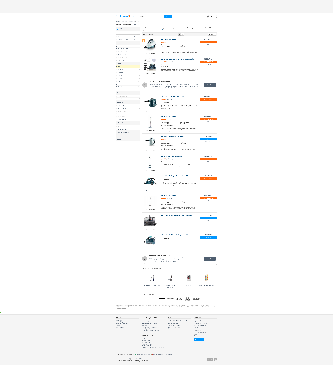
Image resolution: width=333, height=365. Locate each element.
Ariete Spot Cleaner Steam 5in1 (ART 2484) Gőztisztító (178, 215)
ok (138, 33)
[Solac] (196, 299)
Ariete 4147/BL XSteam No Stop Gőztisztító (175, 235)
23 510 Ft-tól (208, 156)
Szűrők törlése (136, 25)
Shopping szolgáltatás (200, 332)
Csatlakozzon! (199, 340)
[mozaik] (182, 34)
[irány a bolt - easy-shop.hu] (151, 141)
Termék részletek (150, 150)
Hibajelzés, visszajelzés (174, 327)
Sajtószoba (119, 329)
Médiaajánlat (197, 329)
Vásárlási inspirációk (174, 325)
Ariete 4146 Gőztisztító (168, 39)
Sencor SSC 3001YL (147, 342)
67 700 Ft (208, 235)
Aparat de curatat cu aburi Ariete (162, 354)
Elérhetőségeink (120, 322)
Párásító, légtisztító (147, 329)
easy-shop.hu (208, 141)
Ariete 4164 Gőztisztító (168, 195)
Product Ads (197, 327)
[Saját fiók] (216, 16)
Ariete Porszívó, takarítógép (152, 285)
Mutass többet (160, 30)
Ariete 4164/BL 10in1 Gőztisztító (171, 156)
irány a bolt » (208, 139)
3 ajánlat (208, 181)
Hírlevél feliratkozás (173, 323)
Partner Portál (198, 320)
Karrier (118, 325)
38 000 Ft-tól (208, 176)
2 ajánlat (208, 102)
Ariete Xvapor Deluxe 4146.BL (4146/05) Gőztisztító (177, 59)
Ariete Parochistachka (143, 354)
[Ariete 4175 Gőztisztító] (151, 121)
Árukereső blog (120, 327)
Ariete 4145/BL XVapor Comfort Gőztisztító (175, 176)
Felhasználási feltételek (138, 359)
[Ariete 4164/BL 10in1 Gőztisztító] (151, 161)
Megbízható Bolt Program (201, 323)
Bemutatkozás (120, 320)
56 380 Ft (208, 215)
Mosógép (188, 285)
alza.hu (208, 220)
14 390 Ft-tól (208, 97)
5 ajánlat (208, 121)
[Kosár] (212, 16)
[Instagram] (211, 360)
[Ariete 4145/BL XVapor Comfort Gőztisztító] (151, 181)
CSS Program (197, 330)
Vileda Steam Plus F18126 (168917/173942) (149, 345)
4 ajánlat (208, 44)
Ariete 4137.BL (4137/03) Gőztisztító (172, 97)
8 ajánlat (208, 161)
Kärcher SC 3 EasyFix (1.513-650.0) (151, 339)
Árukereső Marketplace (200, 325)
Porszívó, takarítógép (148, 322)
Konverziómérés (198, 336)
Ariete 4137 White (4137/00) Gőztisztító (173, 136)
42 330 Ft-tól (208, 39)
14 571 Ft (208, 136)
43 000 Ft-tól (208, 59)
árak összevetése (208, 42)
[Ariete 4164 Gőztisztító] (151, 200)
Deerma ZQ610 (146, 340)
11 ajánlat (208, 64)
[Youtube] (215, 360)
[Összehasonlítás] (208, 16)
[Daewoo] (187, 299)
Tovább (209, 85)
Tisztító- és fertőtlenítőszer (207, 285)
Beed (195, 334)
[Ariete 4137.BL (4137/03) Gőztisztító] (151, 102)
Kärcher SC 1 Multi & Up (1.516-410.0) (153, 347)
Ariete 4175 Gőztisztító (168, 116)
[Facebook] (208, 360)
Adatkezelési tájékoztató (123, 359)
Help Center (197, 322)
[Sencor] (161, 299)
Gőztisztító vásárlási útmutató (159, 81)
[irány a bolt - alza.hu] (151, 220)
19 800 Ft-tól (208, 195)
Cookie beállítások (173, 329)
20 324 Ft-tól (208, 116)
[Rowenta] (170, 299)
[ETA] (178, 299)
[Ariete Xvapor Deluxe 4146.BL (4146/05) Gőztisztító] (151, 64)
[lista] (179, 34)
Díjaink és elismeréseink (123, 323)
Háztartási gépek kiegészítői (170, 286)
